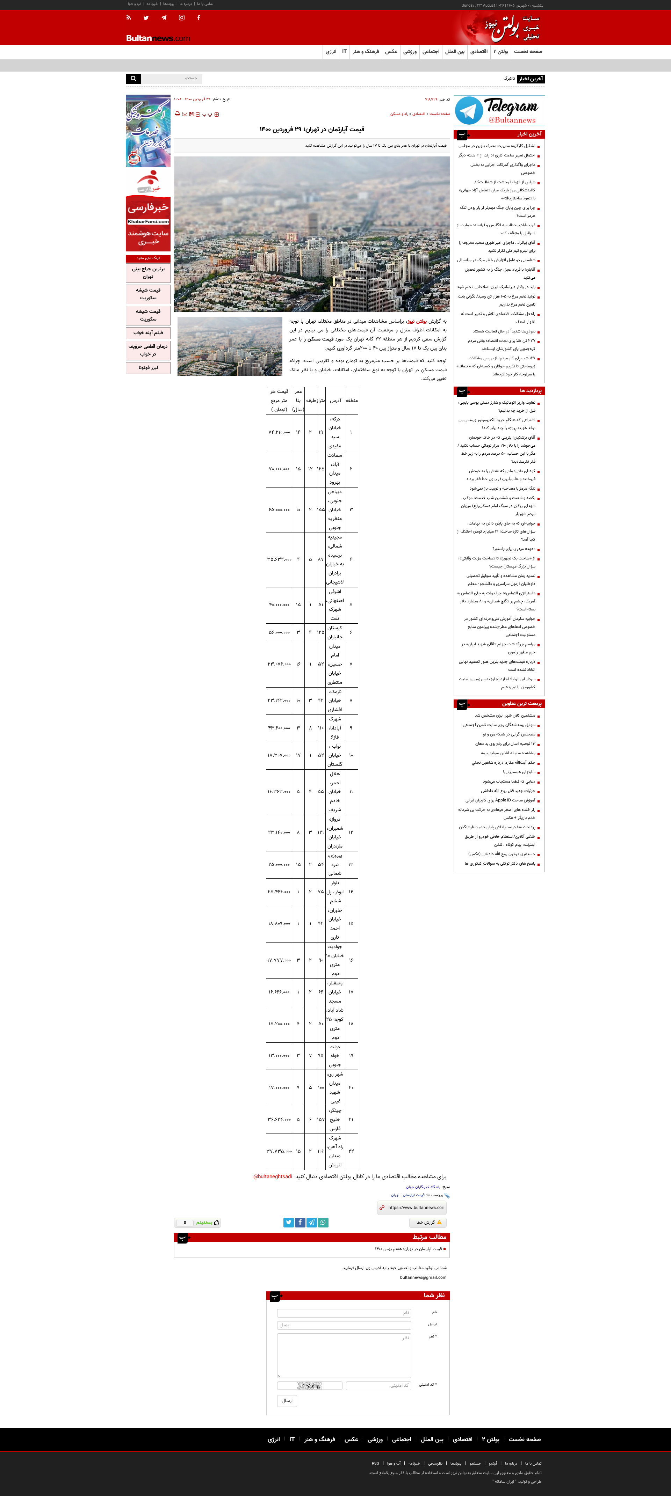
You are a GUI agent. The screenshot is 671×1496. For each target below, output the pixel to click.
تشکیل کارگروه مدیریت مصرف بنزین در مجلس (497, 146)
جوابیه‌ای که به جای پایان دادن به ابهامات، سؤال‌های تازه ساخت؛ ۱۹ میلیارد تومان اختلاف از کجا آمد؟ (496, 531)
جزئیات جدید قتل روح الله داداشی (508, 791)
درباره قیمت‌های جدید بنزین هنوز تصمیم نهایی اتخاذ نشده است (497, 666)
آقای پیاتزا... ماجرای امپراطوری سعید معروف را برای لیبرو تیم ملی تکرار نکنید (497, 247)
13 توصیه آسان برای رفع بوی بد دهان (505, 744)
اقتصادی (418, 114)
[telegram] (164, 18)
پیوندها (168, 4)
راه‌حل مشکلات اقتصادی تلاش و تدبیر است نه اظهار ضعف (498, 318)
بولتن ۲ (500, 52)
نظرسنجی (435, 1464)
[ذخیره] (191, 113)
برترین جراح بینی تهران (148, 273)
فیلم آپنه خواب (148, 333)
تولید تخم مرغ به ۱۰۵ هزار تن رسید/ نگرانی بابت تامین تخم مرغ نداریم (496, 300)
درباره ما (186, 4)
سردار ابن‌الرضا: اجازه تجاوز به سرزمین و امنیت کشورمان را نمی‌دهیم (497, 683)
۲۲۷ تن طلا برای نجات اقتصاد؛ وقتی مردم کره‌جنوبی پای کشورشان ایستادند (501, 345)
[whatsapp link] (323, 1222)
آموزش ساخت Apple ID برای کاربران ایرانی (500, 800)
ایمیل (432, 1324)
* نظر (433, 1337)
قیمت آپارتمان (414, 1195)
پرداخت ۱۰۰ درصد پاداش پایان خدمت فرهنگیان (497, 827)
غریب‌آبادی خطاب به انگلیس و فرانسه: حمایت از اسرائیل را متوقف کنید (496, 229)
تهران (395, 1195)
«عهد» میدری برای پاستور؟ (513, 549)
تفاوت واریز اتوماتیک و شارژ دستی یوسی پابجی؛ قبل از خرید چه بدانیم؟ (496, 406)
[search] (133, 79)
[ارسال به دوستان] (184, 114)
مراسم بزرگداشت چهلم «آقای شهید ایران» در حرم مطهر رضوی (498, 648)
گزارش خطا (426, 1222)
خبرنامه (152, 4)
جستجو (475, 1464)
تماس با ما (205, 4)
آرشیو (493, 1464)
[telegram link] (311, 1222)
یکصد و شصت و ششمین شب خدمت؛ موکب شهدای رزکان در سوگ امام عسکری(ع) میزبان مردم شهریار (498, 506)
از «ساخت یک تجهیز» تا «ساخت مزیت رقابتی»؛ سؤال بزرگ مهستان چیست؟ (496, 562)
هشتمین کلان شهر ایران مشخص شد (505, 715)
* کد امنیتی (428, 1385)
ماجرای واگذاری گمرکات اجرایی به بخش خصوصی (502, 169)
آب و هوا (134, 4)
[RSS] (131, 18)
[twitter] (146, 18)
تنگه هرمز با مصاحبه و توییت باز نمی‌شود (502, 488)
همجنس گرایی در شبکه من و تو (509, 734)
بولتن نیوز (417, 321)
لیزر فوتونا (148, 368)
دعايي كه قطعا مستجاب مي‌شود (509, 781)
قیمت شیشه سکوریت (148, 294)
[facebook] (199, 18)
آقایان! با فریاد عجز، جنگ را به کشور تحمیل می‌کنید (500, 273)
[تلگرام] (499, 110)
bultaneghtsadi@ (272, 1177)
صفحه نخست (528, 52)
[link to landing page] (510, 27)
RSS (375, 1464)
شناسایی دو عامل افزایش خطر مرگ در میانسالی (496, 260)
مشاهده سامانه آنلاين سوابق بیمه (508, 753)
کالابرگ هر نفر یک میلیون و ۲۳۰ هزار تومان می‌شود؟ (472, 78)
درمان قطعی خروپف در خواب (148, 350)
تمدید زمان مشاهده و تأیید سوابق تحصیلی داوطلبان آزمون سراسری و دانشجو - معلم (501, 580)
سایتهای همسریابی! (519, 772)
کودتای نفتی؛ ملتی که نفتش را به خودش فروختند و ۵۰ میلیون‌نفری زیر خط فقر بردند (500, 475)
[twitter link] (288, 1222)
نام (434, 1312)
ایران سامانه (504, 1482)
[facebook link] (300, 1222)
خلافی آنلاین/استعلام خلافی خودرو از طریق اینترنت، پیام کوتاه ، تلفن (500, 841)
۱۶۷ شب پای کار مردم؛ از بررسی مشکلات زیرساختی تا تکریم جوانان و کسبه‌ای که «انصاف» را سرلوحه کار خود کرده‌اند (495, 366)
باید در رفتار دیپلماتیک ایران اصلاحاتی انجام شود (496, 287)
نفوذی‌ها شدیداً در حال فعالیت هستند (504, 331)
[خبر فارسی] (148, 210)
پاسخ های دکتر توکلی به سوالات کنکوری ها (500, 863)
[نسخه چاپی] (177, 114)
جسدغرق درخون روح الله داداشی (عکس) (501, 854)
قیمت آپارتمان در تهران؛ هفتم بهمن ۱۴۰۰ (408, 1249)
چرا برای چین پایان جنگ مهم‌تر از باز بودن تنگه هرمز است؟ (497, 212)
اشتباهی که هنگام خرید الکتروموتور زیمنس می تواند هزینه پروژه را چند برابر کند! (497, 424)
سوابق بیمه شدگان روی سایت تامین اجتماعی (499, 725)
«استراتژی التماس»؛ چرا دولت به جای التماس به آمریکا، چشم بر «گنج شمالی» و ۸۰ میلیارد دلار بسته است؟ (496, 601)
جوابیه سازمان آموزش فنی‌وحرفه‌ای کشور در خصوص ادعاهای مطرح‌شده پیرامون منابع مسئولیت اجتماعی (499, 627)
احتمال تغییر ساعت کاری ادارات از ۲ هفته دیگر (497, 155)
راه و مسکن (399, 114)
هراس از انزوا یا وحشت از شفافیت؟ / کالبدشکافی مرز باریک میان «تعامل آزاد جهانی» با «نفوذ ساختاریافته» (497, 190)
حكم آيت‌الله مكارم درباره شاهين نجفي (503, 763)
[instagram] (181, 18)
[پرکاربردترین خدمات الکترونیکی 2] (148, 131)
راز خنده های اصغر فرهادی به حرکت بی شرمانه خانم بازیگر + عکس (496, 814)
